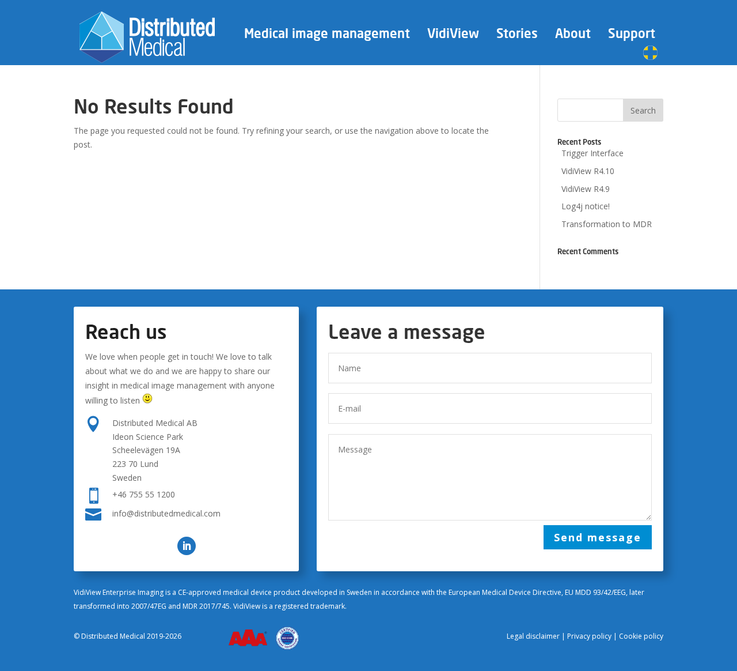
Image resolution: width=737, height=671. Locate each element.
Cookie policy (641, 636)
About (573, 36)
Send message (597, 537)
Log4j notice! (585, 206)
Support (631, 36)
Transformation (606, 223)
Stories (517, 36)
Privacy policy (589, 636)
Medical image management (327, 36)
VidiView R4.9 (585, 188)
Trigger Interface (592, 153)
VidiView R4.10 (587, 170)
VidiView (453, 36)
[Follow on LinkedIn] (186, 546)
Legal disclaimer (533, 636)
